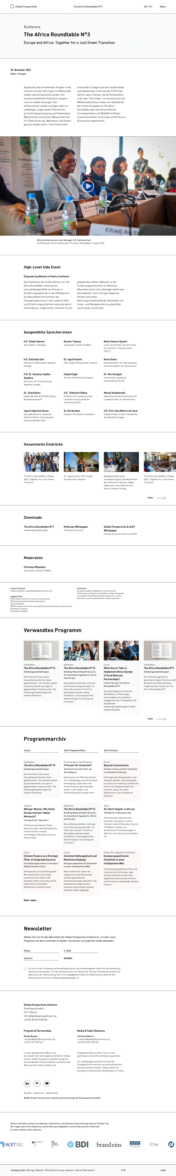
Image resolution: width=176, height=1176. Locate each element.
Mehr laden (30, 900)
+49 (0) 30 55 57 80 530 (35, 1020)
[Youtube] (47, 1083)
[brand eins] (80, 1144)
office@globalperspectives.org (40, 1016)
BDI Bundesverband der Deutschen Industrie (27, 601)
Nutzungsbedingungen (65, 978)
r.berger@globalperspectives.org (39, 1039)
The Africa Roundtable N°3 (88, 7)
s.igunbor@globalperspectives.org (38, 591)
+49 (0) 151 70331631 (33, 1042)
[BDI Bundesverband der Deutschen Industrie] (48, 1144)
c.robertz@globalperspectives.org (93, 1039)
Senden (68, 958)
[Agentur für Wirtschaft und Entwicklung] (125, 1144)
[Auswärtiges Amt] (8, 1144)
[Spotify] (37, 1083)
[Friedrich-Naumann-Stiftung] (151, 1144)
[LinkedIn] (27, 1083)
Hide (163, 1170)
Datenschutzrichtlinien (39, 978)
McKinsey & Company (19, 609)
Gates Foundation (17, 604)
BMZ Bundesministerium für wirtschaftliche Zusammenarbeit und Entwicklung (41, 606)
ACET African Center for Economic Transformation (30, 599)
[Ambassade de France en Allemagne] (26, 1144)
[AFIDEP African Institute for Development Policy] (106, 1144)
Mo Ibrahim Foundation (19, 611)
